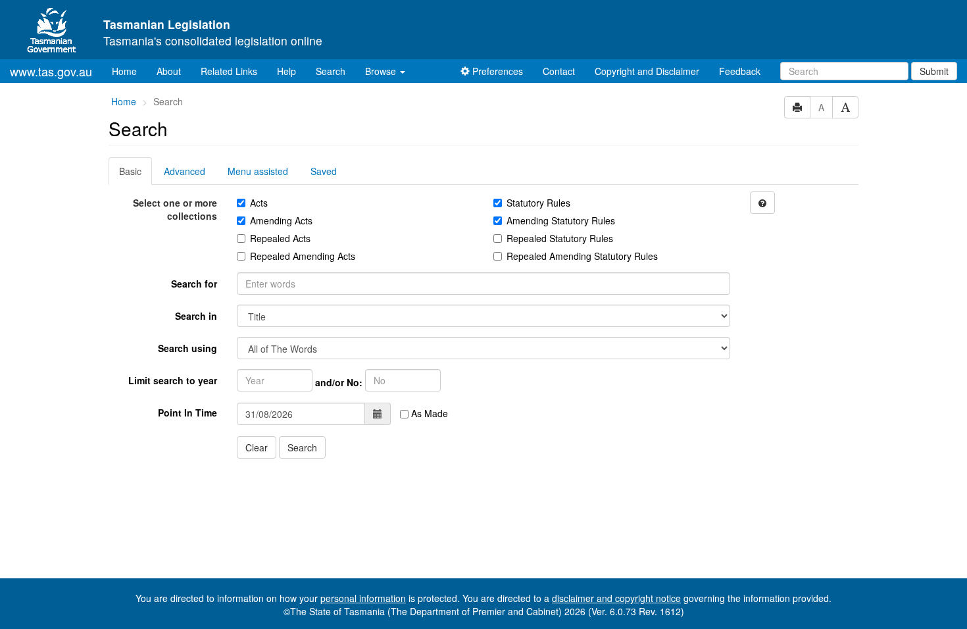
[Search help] (762, 202)
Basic (130, 171)
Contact (559, 71)
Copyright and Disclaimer (647, 71)
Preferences (496, 71)
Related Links (229, 71)
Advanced (184, 171)
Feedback (739, 71)
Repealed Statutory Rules (560, 238)
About (169, 71)
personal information (363, 598)
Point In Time (187, 412)
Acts (259, 202)
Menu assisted (258, 171)
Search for (194, 283)
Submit (934, 71)
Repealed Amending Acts (302, 256)
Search (330, 71)
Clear (256, 447)
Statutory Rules (538, 202)
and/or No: (338, 382)
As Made (428, 413)
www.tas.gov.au (51, 71)
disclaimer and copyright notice (616, 598)
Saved (323, 171)
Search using (187, 348)
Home (129, 71)
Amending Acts (281, 220)
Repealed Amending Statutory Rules (582, 256)
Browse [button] (382, 71)
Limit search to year (172, 380)
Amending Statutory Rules (561, 220)
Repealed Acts (280, 238)
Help (286, 71)
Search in (196, 315)
